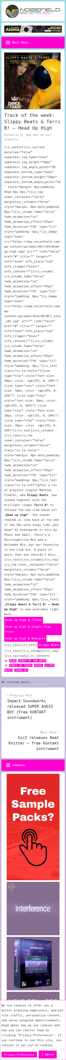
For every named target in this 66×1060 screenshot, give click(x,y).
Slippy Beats (49, 645)
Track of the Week (32, 660)
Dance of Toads (21, 665)
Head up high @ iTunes (23, 620)
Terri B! (21, 670)
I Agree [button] (48, 1054)
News (13, 660)
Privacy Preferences (19, 1054)
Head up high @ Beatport (25, 638)
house (38, 665)
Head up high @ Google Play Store (28, 629)
